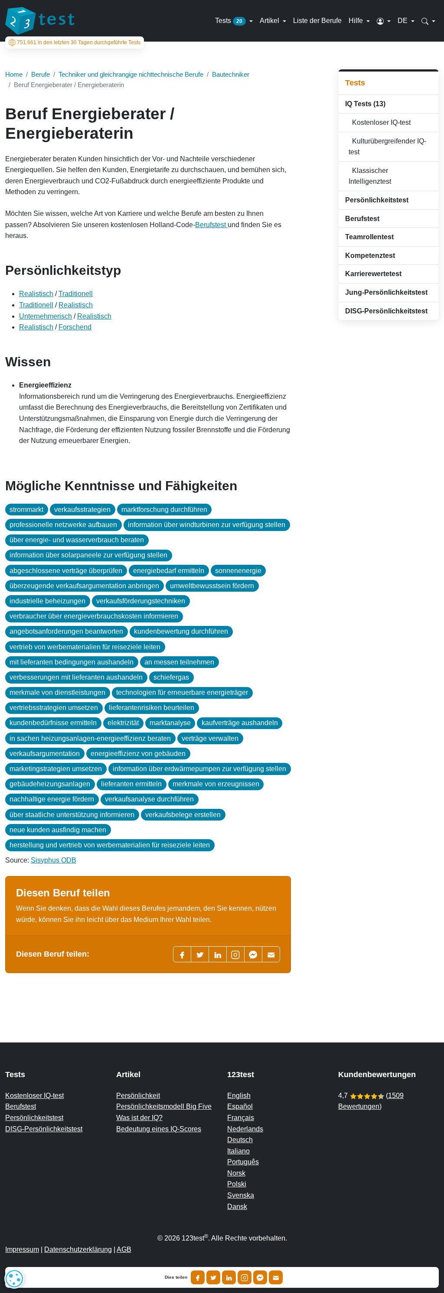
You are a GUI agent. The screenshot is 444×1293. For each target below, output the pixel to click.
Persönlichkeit (138, 1095)
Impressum (22, 1249)
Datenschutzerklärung (78, 1249)
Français (240, 1117)
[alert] (14, 1279)
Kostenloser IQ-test (380, 122)
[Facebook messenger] (253, 954)
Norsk (236, 1173)
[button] (383, 21)
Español (240, 1106)
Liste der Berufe (317, 20)
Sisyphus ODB (53, 860)
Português (243, 1162)
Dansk (237, 1206)
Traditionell (76, 293)
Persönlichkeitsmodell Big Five (164, 1106)
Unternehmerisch (45, 316)
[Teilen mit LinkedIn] (229, 1277)
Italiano (238, 1151)
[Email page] (271, 954)
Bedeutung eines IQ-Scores (158, 1129)
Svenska (240, 1195)
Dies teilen (176, 1277)
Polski (236, 1184)
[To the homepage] (40, 20)
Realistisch (36, 293)
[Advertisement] (388, 464)
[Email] (276, 1277)
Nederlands (245, 1129)
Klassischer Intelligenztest (370, 176)
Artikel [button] (270, 20)
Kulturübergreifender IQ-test (387, 146)
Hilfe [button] (357, 20)
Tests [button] (228, 20)
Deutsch (240, 1139)
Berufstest (211, 224)
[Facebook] (182, 954)
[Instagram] (244, 1277)
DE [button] (403, 20)
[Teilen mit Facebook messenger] (260, 1277)
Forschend (75, 327)
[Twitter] (200, 954)
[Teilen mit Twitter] (213, 1277)
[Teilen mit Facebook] (198, 1277)
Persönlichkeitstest (34, 1117)
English (239, 1095)
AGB (124, 1249)
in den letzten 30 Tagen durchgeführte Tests (78, 42)
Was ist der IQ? (139, 1117)
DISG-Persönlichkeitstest (43, 1129)
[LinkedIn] (218, 954)
